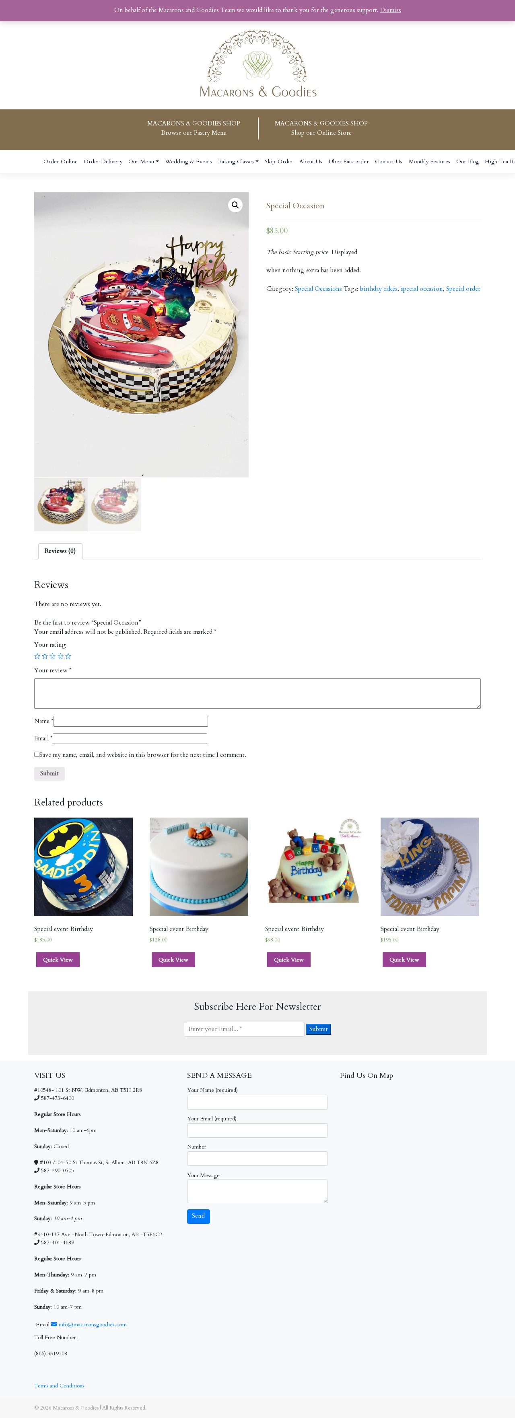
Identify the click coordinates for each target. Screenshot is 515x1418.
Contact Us (388, 161)
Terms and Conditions (59, 1385)
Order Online (60, 161)
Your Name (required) (212, 1090)
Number (196, 1147)
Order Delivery (103, 161)
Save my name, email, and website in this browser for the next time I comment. (142, 755)
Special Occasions (318, 289)
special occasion (422, 289)
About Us (310, 161)
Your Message (203, 1175)
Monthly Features (429, 161)
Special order (463, 289)
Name (44, 721)
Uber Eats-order (348, 161)
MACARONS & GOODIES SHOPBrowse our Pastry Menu (193, 128)
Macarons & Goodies (76, 1408)
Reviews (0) (60, 551)
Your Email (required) (212, 1118)
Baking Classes (236, 161)
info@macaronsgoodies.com (92, 1324)
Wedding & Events (188, 161)
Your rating (50, 645)
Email (43, 738)
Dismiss (390, 10)
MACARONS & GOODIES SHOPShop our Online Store (321, 128)
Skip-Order (279, 161)
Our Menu (141, 161)
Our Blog (467, 161)
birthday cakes (379, 289)
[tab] (60, 551)
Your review (53, 670)
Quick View (58, 960)
